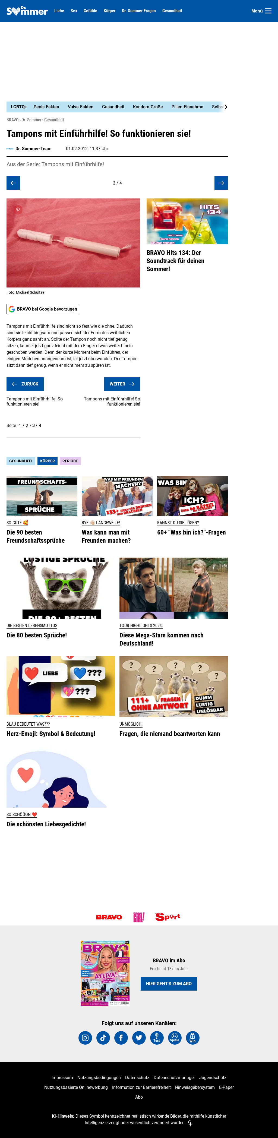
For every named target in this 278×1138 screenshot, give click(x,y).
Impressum (62, 1077)
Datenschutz (137, 1077)
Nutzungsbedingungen (99, 1077)
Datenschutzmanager (174, 1077)
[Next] (223, 107)
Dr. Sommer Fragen (139, 11)
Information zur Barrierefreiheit (141, 1087)
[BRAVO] (109, 917)
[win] (193, 1038)
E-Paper (226, 1087)
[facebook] (121, 1038)
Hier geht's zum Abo (169, 983)
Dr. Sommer (31, 119)
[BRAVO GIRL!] (139, 917)
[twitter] (139, 1038)
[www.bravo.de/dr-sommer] (27, 11)
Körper (109, 11)
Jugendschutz (212, 1077)
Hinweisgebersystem (195, 1087)
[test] (157, 1038)
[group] (114, 107)
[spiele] (175, 1038)
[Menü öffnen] (268, 11)
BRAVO (13, 119)
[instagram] (85, 1038)
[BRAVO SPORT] (168, 917)
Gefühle (90, 11)
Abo (139, 1097)
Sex (74, 11)
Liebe (59, 11)
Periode (70, 461)
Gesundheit (172, 11)
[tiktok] (103, 1038)
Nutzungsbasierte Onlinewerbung (76, 1087)
